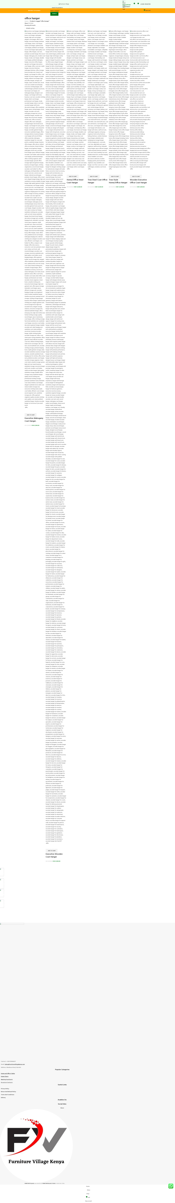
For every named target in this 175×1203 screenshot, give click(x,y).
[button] (30, 415)
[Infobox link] (87, 6)
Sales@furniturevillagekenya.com (15, 1064)
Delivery (3, 1098)
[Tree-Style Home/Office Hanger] (119, 99)
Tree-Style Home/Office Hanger (118, 181)
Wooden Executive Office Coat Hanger (138, 181)
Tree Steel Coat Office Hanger (97, 181)
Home (26, 21)
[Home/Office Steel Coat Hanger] (77, 99)
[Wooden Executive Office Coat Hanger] (140, 99)
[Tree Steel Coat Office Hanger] (98, 99)
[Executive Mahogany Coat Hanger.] (35, 218)
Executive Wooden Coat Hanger (54, 855)
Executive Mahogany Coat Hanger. (34, 420)
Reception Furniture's (7, 1082)
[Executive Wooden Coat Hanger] (56, 436)
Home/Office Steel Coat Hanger (75, 181)
